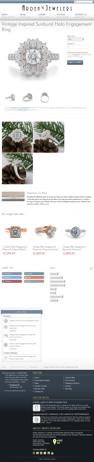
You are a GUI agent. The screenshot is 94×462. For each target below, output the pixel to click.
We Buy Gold (39, 389)
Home (37, 378)
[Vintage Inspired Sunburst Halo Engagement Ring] (33, 59)
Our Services (70, 380)
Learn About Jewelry (42, 380)
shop (25, 15)
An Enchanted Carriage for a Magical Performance (61, 414)
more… (47, 204)
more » (24, 381)
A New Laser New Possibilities (50, 402)
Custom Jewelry (41, 386)
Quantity (71, 44)
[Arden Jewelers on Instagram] (34, 453)
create (43, 15)
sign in (63, 1)
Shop (36, 383)
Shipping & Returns (72, 383)
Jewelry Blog (70, 378)
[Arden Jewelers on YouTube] (53, 453)
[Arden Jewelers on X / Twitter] (45, 453)
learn (7, 15)
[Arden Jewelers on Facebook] (38, 453)
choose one (76, 55)
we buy (62, 15)
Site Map (68, 389)
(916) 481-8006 (55, 1)
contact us (81, 15)
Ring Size (71, 36)
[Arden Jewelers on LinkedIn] (49, 453)
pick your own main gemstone (20, 108)
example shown (23, 110)
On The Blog (41, 397)
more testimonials (15, 390)
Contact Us (39, 391)
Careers (68, 386)
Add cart (75, 62)
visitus (59, 441)
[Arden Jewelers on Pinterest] (42, 453)
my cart (69, 1)
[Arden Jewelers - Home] (47, 8)
